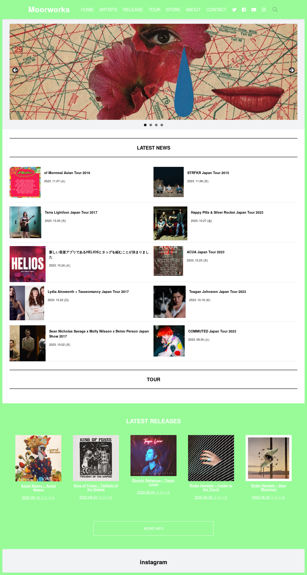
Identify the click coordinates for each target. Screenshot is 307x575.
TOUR (154, 9)
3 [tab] (156, 125)
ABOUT (193, 9)
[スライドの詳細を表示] (153, 72)
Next (291, 70)
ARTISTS (108, 9)
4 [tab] (161, 125)
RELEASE (133, 9)
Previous (15, 70)
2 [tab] (150, 125)
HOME (87, 9)
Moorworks (49, 9)
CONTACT (216, 9)
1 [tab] (145, 125)
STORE (173, 9)
